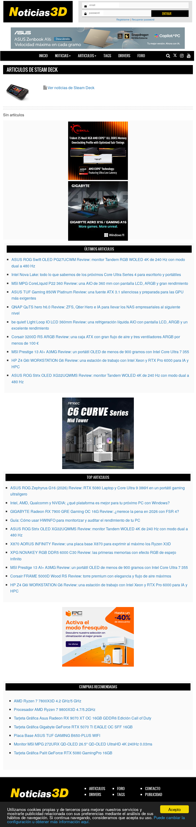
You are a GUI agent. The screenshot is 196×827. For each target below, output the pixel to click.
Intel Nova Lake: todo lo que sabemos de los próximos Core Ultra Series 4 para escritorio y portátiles (96, 274)
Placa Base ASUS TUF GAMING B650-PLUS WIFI (57, 735)
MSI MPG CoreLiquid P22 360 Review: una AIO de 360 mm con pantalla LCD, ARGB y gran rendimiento (99, 283)
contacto (152, 788)
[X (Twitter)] (175, 55)
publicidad (153, 794)
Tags (107, 55)
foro (121, 788)
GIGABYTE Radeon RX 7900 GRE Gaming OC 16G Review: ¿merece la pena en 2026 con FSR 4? (94, 511)
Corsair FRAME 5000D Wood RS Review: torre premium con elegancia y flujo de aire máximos (90, 576)
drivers (95, 794)
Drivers (124, 55)
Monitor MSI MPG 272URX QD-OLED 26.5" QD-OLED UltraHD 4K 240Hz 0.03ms (83, 744)
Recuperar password (143, 19)
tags (121, 794)
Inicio (45, 55)
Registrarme (123, 19)
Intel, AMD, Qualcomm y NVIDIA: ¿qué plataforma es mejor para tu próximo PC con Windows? (90, 502)
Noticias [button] (61, 55)
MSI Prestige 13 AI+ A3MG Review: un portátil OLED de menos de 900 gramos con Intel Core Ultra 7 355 (100, 351)
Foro (141, 55)
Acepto (174, 809)
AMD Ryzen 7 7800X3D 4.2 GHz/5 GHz (47, 701)
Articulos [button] (86, 55)
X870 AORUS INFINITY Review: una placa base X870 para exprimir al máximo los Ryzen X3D (90, 543)
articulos (97, 788)
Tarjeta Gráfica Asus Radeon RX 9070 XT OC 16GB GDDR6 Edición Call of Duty (82, 718)
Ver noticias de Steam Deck (71, 87)
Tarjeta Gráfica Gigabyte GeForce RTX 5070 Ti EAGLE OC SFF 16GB (73, 727)
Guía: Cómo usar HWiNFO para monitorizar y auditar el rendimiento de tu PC (75, 520)
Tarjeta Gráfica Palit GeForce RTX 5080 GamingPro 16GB (63, 753)
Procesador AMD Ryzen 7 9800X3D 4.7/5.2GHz (54, 709)
